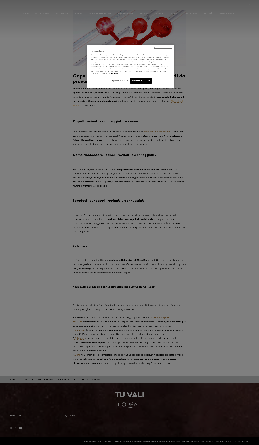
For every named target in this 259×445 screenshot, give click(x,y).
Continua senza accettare (163, 48)
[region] (130, 66)
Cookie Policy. (113, 73)
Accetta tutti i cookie (141, 81)
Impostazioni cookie (120, 81)
